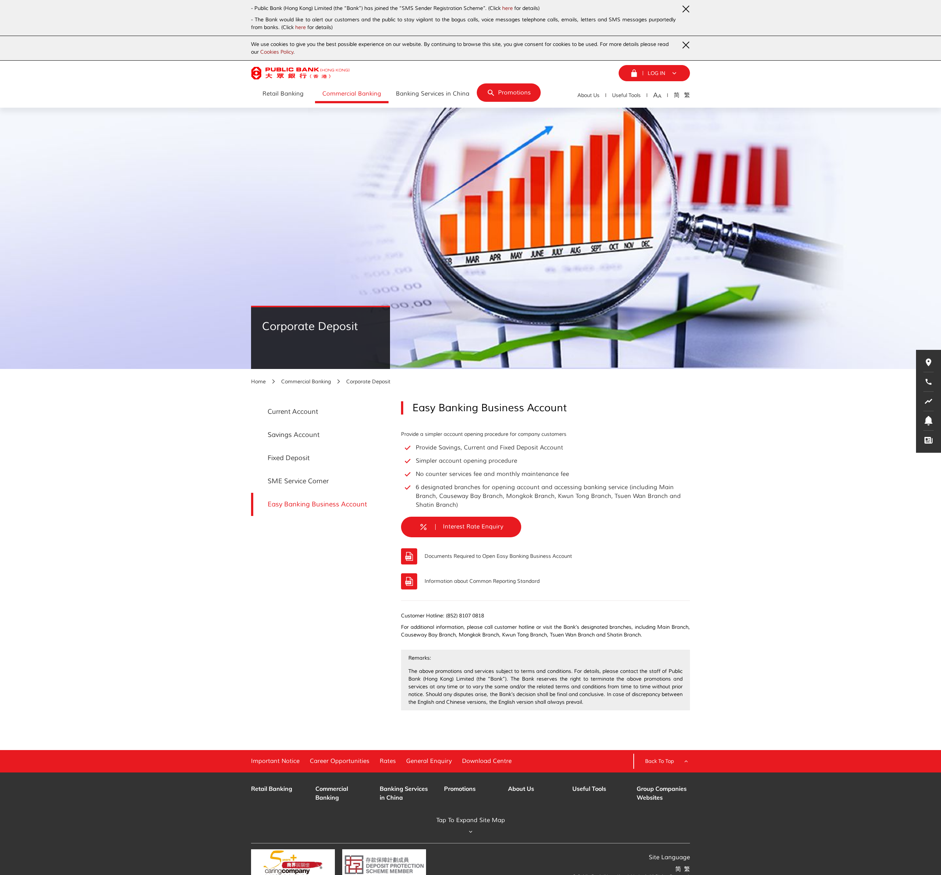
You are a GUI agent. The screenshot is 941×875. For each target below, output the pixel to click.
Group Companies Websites (662, 793)
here (507, 8)
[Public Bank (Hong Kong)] (300, 73)
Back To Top (659, 761)
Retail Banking (271, 788)
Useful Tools (626, 95)
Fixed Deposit (289, 458)
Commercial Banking (306, 382)
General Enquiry (429, 761)
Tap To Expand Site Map (470, 820)
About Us (588, 95)
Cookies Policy (276, 52)
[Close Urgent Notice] (685, 8)
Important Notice (275, 761)
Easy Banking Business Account (317, 504)
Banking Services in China (404, 793)
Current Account (293, 412)
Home (258, 382)
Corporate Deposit (368, 382)
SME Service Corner (298, 481)
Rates (388, 761)
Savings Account (293, 435)
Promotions (460, 788)
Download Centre (487, 761)
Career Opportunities (339, 761)
